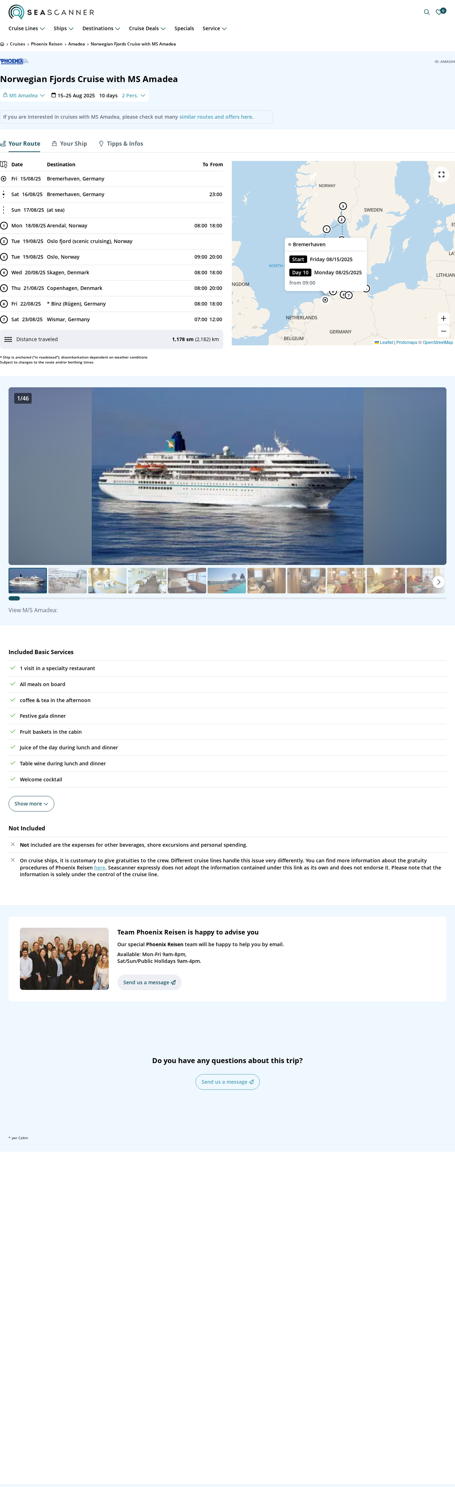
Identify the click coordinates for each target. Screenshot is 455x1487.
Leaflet (386, 342)
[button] (325, 300)
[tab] (20, 143)
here (99, 867)
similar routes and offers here (216, 116)
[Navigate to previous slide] (21, 476)
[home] (2, 44)
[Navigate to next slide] (434, 476)
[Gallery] (227, 476)
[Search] (427, 12)
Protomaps (406, 342)
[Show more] (42, 28)
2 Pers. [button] (130, 95)
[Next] (438, 582)
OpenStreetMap (438, 342)
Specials (184, 28)
